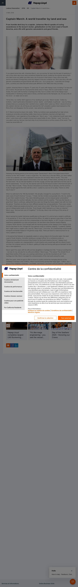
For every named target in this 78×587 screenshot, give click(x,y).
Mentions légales (34, 312)
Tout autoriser (66, 318)
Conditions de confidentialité (61, 310)
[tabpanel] (51, 294)
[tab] (13, 275)
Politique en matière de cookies (39, 310)
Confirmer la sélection (45, 318)
